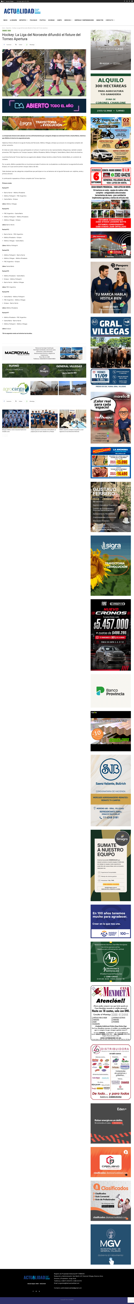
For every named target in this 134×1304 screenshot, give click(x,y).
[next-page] (6, 435)
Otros (9, 30)
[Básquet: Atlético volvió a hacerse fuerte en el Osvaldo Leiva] (15, 419)
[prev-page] (3, 435)
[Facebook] (124, 1)
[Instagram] (127, 1)
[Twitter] (129, 1)
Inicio (3, 28)
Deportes (8, 28)
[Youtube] (132, 1)
